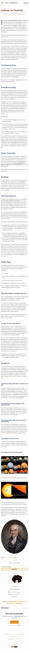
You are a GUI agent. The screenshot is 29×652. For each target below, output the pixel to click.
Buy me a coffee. (11, 557)
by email (5, 557)
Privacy (13, 634)
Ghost (15, 639)
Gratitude (6, 14)
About (6, 634)
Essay (2, 14)
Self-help (22, 14)
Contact (20, 634)
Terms (17, 634)
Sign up (9, 634)
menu (26, 3)
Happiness (11, 14)
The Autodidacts (11, 3)
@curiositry (14, 596)
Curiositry (8, 13)
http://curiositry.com (14, 594)
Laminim (18, 639)
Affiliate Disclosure (14, 643)
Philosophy (16, 14)
